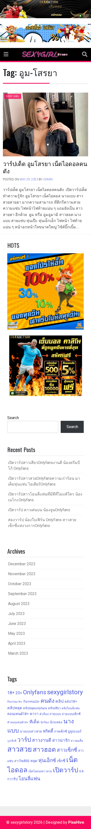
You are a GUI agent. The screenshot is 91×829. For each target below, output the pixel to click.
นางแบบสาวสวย (31, 731)
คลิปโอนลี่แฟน (71, 708)
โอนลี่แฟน (29, 778)
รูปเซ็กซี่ (11, 740)
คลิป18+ (71, 701)
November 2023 (21, 574)
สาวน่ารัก (61, 740)
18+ (11, 692)
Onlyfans (34, 692)
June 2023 (17, 623)
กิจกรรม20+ (31, 701)
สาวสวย (19, 749)
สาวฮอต (44, 749)
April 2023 (16, 643)
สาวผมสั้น (77, 740)
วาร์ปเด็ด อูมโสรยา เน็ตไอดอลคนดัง (45, 167)
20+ (19, 693)
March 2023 (18, 653)
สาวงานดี (41, 740)
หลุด (33, 761)
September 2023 (22, 593)
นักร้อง (45, 722)
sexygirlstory (65, 692)
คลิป (59, 701)
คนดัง (47, 701)
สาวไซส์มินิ (21, 761)
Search (13, 417)
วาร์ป (24, 739)
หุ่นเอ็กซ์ (47, 760)
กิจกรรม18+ (14, 701)
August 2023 (19, 603)
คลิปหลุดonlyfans (35, 708)
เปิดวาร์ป (65, 770)
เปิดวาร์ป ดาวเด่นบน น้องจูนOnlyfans (39, 510)
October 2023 (19, 584)
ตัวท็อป (44, 714)
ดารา (34, 713)
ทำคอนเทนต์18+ (17, 722)
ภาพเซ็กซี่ (60, 731)
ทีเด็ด (34, 721)
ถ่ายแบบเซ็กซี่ (71, 714)
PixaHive (76, 822)
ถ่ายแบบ (55, 714)
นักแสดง (56, 722)
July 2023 (16, 613)
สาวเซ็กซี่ (67, 750)
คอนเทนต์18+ (18, 714)
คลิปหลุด (14, 708)
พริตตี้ (48, 731)
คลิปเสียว (54, 708)
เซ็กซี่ (61, 761)
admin (48, 179)
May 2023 (16, 633)
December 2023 (21, 564)
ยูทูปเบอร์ (75, 731)
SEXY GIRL (12, 96)
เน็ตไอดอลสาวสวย (40, 771)
